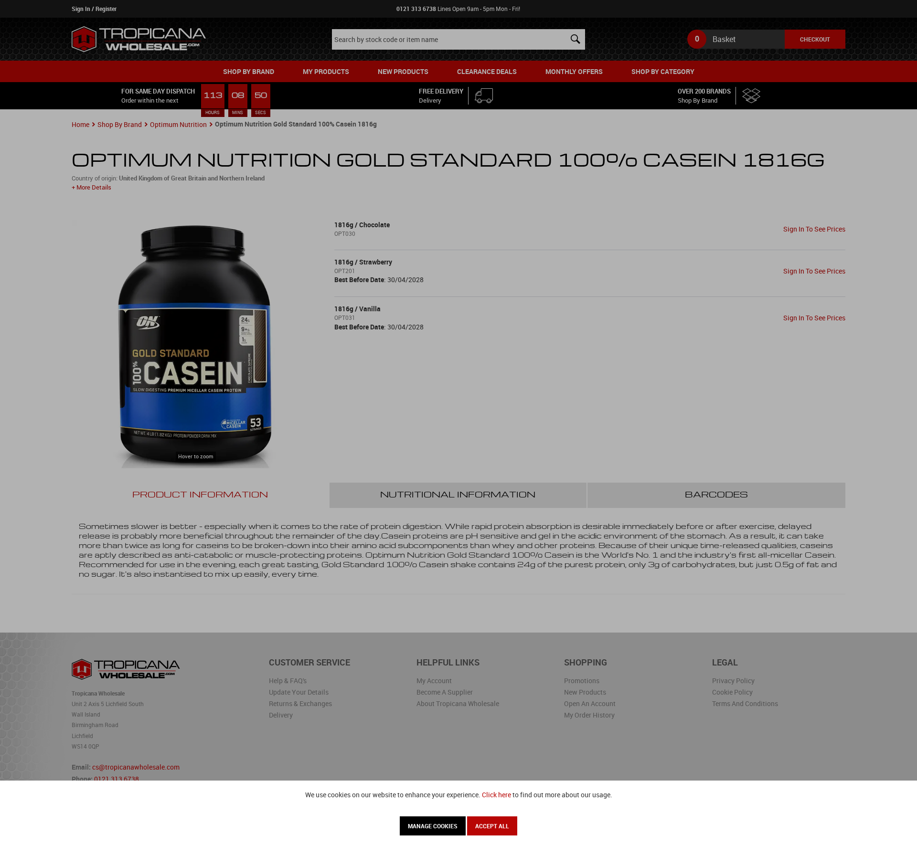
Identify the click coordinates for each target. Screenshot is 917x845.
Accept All (492, 826)
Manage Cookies (433, 826)
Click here (496, 794)
